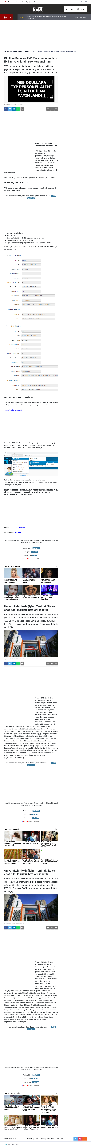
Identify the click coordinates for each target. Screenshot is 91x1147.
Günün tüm (81, 17)
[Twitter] (10, 109)
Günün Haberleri (20, 1)
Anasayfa (30, 1139)
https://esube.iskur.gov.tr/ (13, 410)
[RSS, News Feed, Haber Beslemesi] (84, 1139)
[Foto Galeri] (86, 2)
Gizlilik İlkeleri (50, 1139)
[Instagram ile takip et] (80, 1139)
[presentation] (10, 17)
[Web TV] (82, 2)
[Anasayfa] (5, 1)
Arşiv (27, 1)
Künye (36, 1139)
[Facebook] (6, 109)
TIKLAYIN (36, 548)
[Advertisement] (45, 35)
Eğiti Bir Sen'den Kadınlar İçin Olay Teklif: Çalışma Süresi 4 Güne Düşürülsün (46, 17)
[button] (48, 109)
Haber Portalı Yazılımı (13, 1144)
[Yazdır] (22, 109)
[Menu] (66, 9)
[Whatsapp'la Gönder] (18, 109)
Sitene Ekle (33, 1)
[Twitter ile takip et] (75, 1139)
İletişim (43, 1139)
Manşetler (10, 1)
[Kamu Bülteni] (38, 9)
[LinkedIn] (14, 109)
